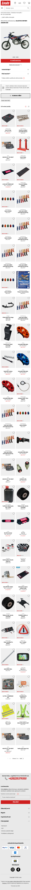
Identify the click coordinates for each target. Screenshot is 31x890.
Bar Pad (23, 533)
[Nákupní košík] (29, 3)
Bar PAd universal (8, 533)
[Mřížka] (25, 106)
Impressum (4, 825)
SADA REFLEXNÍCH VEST (23, 723)
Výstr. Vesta (8, 723)
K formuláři (8, 89)
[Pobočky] (15, 3)
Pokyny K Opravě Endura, (23, 291)
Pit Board (23, 559)
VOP (2, 828)
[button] (28, 8)
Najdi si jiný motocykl (14, 64)
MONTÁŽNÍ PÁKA (8, 669)
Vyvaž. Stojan (23, 157)
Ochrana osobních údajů (7, 831)
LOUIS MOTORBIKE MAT (8, 184)
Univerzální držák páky (23, 344)
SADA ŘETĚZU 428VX (8, 586)
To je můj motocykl (15, 60)
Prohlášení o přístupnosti (7, 833)
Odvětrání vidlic (23, 479)
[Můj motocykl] (20, 3)
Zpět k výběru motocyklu (8, 17)
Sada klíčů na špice (8, 371)
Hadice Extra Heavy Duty (23, 748)
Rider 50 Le (23, 669)
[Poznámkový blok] (24, 3)
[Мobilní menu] (2, 8)
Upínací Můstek (8, 211)
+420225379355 (17, 778)
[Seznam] (28, 107)
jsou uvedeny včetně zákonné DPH (14, 881)
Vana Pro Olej (8, 130)
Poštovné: (4, 883)
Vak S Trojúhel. (23, 642)
